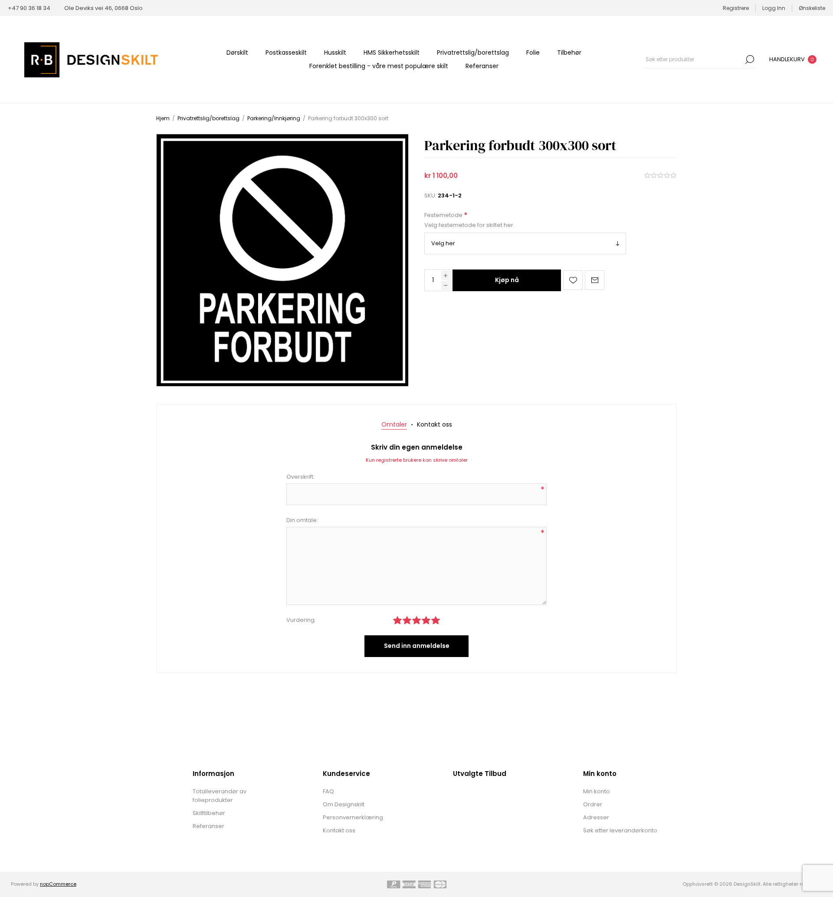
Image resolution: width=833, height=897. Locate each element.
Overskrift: (300, 477)
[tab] (394, 424)
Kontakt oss (339, 830)
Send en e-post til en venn (594, 280)
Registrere (736, 8)
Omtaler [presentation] (394, 424)
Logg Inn (773, 8)
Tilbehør (569, 52)
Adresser (596, 817)
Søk (749, 59)
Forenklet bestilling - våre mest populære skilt (378, 66)
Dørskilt (237, 52)
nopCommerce (58, 884)
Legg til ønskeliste (573, 280)
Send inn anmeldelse (416, 645)
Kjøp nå (507, 280)
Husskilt (335, 52)
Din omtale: (302, 520)
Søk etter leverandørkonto (620, 830)
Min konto (596, 791)
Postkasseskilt (286, 52)
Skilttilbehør (209, 813)
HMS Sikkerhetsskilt (392, 52)
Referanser (482, 66)
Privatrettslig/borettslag (473, 52)
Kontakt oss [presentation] (434, 424)
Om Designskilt (343, 804)
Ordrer (592, 804)
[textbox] (693, 59)
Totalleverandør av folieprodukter (219, 795)
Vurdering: (301, 620)
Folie (533, 52)
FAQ (328, 791)
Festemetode (444, 215)
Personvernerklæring (353, 817)
